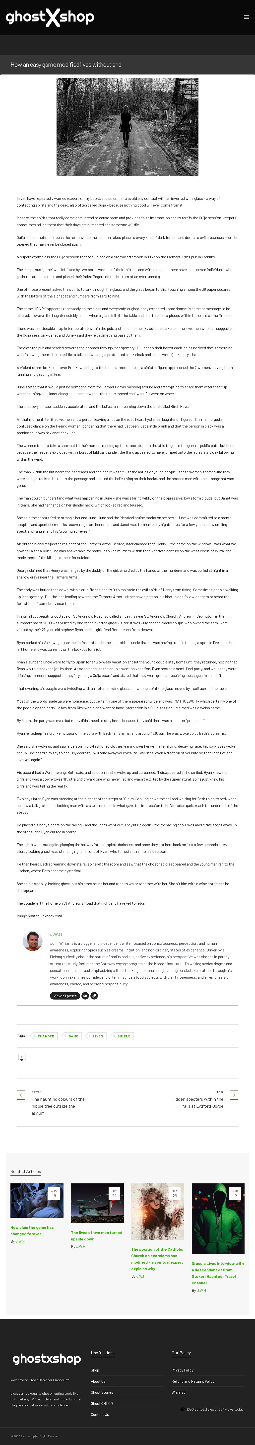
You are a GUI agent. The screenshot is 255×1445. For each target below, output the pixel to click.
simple (124, 1036)
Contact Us (100, 1414)
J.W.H (56, 934)
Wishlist (178, 1392)
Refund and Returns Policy (193, 1381)
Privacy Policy (182, 1370)
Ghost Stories (102, 1392)
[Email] (85, 996)
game (73, 1036)
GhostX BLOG (102, 1403)
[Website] (94, 996)
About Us (98, 1381)
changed (46, 1036)
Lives (98, 1036)
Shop (95, 1370)
